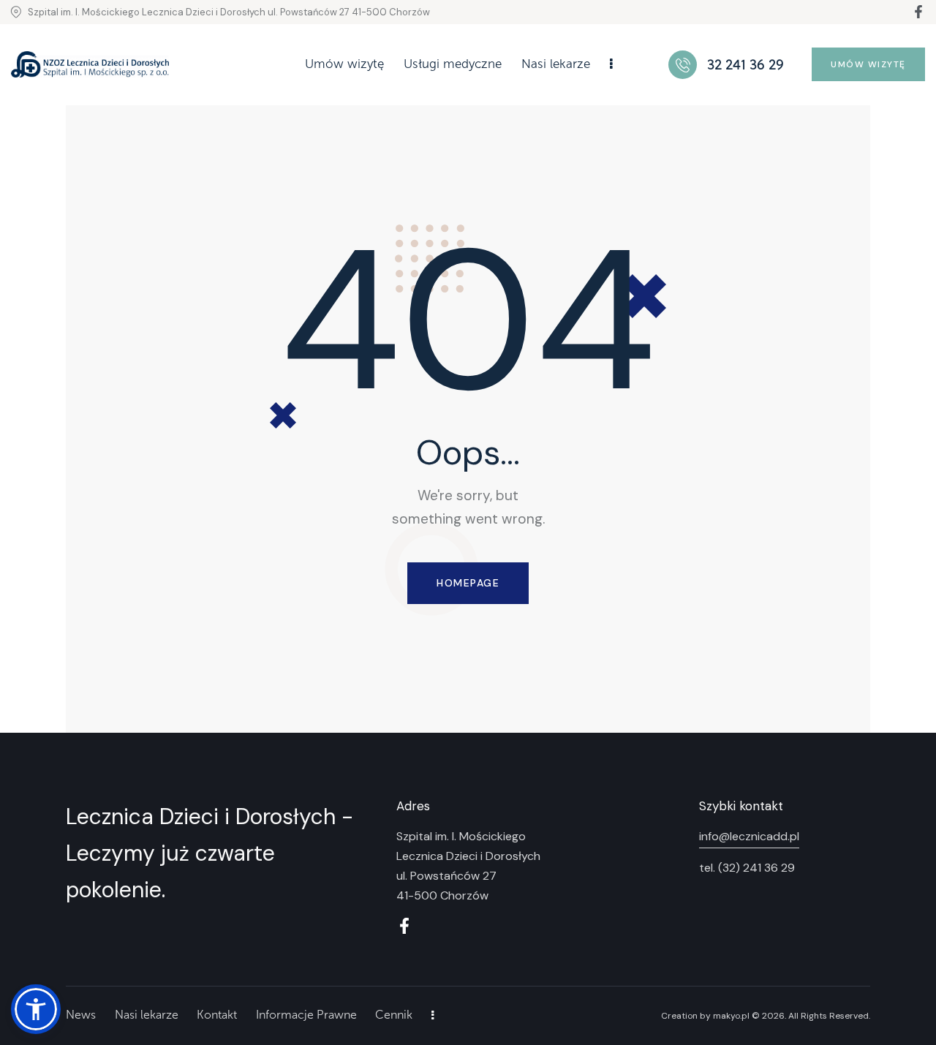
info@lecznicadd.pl (749, 836)
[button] (36, 1009)
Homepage (468, 582)
